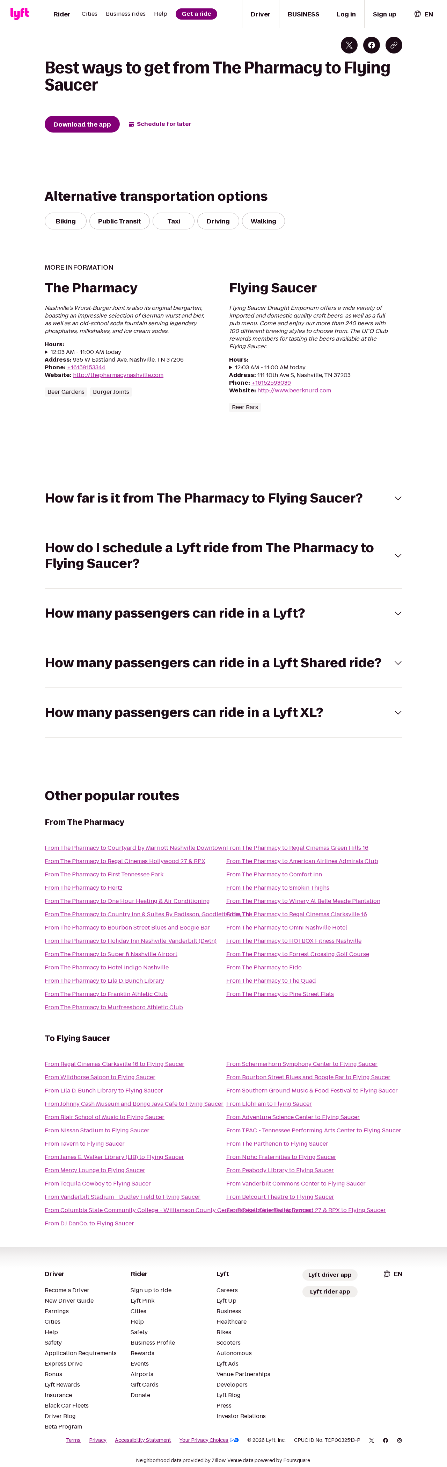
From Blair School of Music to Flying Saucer (104, 1117)
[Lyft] (19, 14)
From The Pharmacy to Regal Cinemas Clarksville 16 (296, 914)
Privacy (98, 1440)
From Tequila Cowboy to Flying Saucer (98, 1184)
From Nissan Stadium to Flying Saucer (97, 1130)
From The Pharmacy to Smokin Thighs (277, 888)
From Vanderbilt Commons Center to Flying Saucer (296, 1184)
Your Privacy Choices (203, 1440)
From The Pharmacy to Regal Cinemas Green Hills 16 (297, 848)
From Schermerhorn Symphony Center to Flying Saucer (302, 1064)
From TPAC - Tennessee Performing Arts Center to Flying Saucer (313, 1130)
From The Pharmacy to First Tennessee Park (104, 874)
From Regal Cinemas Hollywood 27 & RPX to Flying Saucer (306, 1210)
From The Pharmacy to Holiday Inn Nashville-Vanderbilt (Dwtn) (131, 941)
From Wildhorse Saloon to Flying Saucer (100, 1077)
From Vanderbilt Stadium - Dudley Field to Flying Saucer (122, 1197)
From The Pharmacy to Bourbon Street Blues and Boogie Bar (127, 928)
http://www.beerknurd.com (294, 390)
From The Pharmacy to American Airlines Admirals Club (302, 861)
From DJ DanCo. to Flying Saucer (89, 1223)
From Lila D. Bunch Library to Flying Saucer (104, 1091)
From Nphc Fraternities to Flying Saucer (281, 1157)
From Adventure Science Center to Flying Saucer (293, 1117)
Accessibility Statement (143, 1440)
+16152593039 (271, 383)
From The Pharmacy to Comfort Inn (274, 874)
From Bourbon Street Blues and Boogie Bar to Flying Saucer (308, 1077)
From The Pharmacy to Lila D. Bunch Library (104, 981)
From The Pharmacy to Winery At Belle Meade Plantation (303, 901)
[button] (223, 498)
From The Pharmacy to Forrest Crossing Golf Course (297, 954)
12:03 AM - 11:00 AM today (86, 352)
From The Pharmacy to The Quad (271, 981)
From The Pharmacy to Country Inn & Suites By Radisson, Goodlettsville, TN (147, 914)
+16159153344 (86, 367)
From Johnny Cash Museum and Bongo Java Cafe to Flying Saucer (134, 1104)
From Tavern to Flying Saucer (85, 1144)
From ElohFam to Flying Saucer (269, 1104)
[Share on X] (349, 45)
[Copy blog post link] (394, 45)
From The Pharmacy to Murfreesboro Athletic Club (114, 1007)
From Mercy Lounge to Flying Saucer (95, 1170)
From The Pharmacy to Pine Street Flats (280, 994)
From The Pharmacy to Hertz (84, 888)
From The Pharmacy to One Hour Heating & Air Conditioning (127, 901)
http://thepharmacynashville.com (118, 375)
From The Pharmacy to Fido (264, 967)
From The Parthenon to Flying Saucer (277, 1144)
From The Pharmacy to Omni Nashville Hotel (286, 928)
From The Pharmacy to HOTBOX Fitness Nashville (293, 941)
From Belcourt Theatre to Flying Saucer (280, 1197)
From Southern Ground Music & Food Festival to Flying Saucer (312, 1091)
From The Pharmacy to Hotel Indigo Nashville (107, 967)
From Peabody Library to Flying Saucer (280, 1170)
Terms (73, 1440)
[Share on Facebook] (371, 45)
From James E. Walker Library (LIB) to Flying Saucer (114, 1157)
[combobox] (423, 14)
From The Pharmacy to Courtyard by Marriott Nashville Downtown (135, 848)
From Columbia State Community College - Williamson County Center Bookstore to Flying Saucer (178, 1210)
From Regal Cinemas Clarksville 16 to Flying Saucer (114, 1064)
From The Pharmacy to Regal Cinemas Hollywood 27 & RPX (125, 861)
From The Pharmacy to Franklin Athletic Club (106, 994)
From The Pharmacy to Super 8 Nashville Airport (111, 954)
